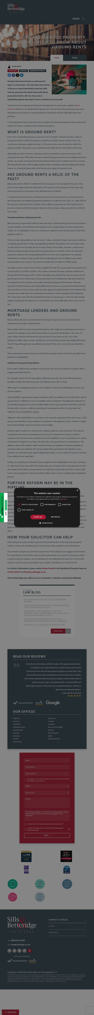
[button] (47, 523)
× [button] (77, 490)
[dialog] (47, 507)
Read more (63, 499)
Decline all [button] (55, 517)
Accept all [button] (38, 517)
